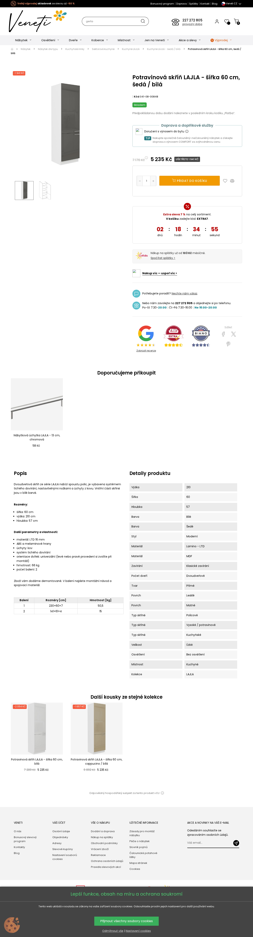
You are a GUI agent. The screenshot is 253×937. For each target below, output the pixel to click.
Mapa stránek (138, 863)
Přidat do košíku (191, 181)
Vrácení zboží (100, 849)
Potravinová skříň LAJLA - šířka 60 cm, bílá (37, 761)
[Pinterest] (228, 344)
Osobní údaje (61, 831)
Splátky (193, 3)
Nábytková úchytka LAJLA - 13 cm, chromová (37, 437)
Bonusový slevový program (25, 839)
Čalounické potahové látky (143, 855)
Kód (136, 96)
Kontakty (19, 847)
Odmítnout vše (112, 931)
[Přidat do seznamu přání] (226, 181)
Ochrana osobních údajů (107, 861)
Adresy (56, 843)
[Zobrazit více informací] (186, 131)
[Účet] (217, 21)
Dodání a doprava (103, 831)
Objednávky (60, 837)
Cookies (134, 869)
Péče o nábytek (139, 841)
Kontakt (205, 3)
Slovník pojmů (138, 847)
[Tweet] (233, 334)
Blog (214, 3)
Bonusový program (162, 3)
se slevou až (46, 3)
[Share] (223, 334)
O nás (17, 831)
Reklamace (98, 855)
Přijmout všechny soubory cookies (126, 921)
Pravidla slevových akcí (106, 867)
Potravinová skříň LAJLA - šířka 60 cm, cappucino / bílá (96, 761)
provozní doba (192, 24)
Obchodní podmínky (104, 843)
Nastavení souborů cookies (64, 857)
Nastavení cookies (138, 931)
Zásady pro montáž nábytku (142, 833)
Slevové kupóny (62, 849)
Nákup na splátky (102, 837)
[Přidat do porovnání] (234, 181)
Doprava (181, 3)
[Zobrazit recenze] (173, 336)
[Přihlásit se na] (236, 843)
